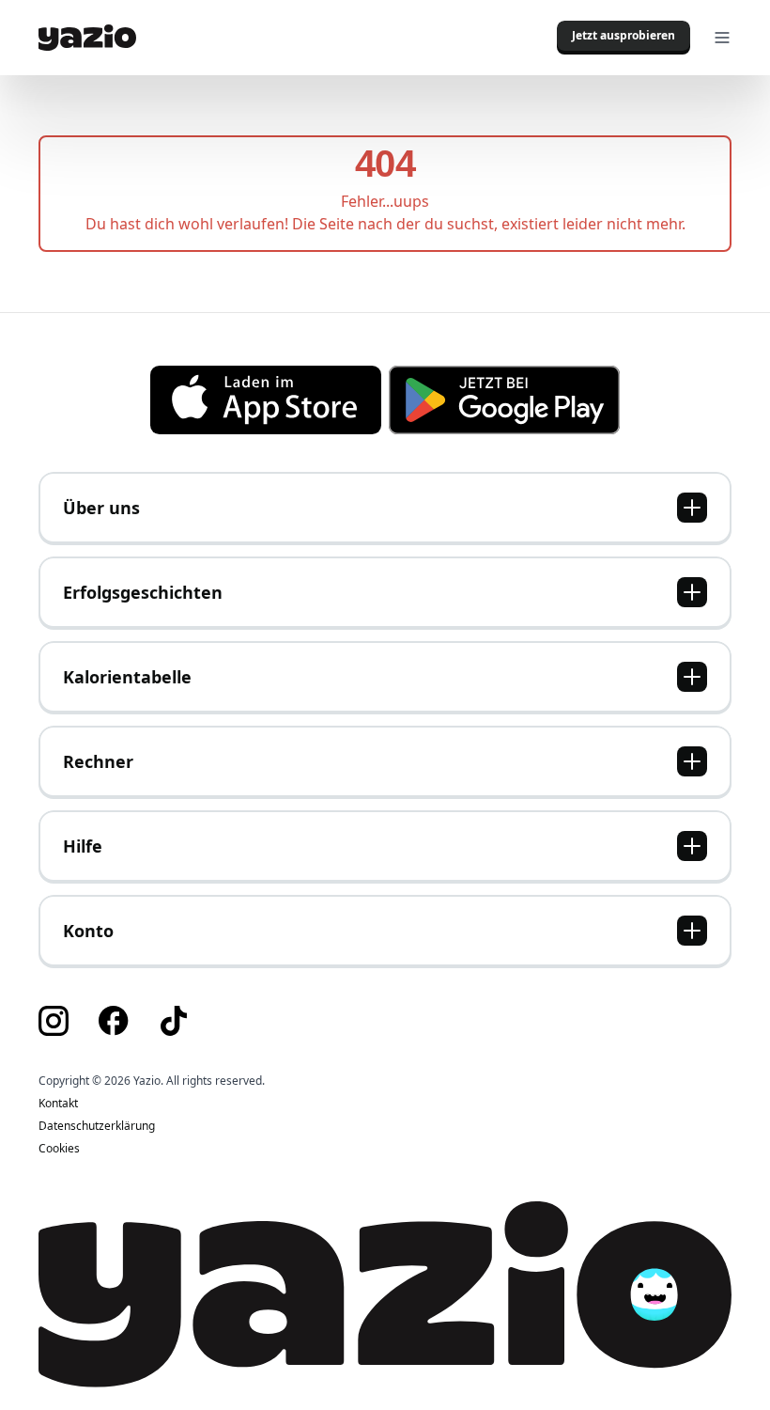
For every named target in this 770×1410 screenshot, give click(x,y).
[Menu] (722, 37)
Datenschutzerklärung (96, 1126)
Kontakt (58, 1103)
